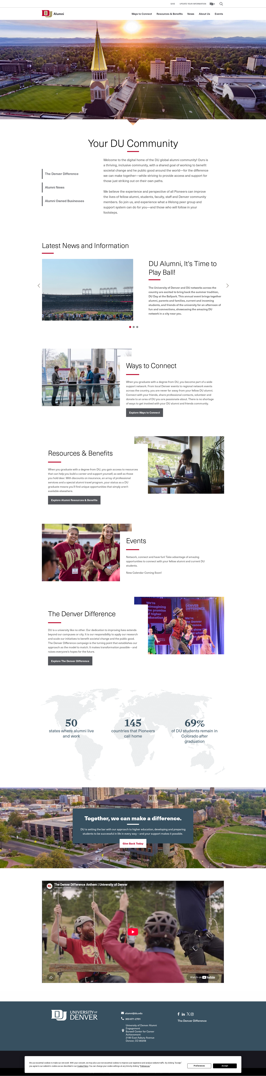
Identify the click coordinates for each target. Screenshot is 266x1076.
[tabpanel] (133, 291)
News (190, 14)
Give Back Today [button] (133, 843)
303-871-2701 (133, 1019)
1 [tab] (130, 327)
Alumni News (54, 187)
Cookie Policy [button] (82, 1066)
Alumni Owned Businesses (64, 201)
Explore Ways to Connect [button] (144, 412)
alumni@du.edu (133, 1013)
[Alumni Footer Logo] (74, 1015)
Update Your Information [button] (193, 3)
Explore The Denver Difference (70, 661)
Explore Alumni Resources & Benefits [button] (74, 500)
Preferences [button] (145, 1066)
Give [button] (173, 3)
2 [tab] (134, 327)
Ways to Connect (142, 14)
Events (219, 14)
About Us (204, 14)
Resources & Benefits (170, 14)
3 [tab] (137, 327)
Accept (225, 1066)
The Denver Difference (62, 173)
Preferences (199, 1066)
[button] (212, 3)
